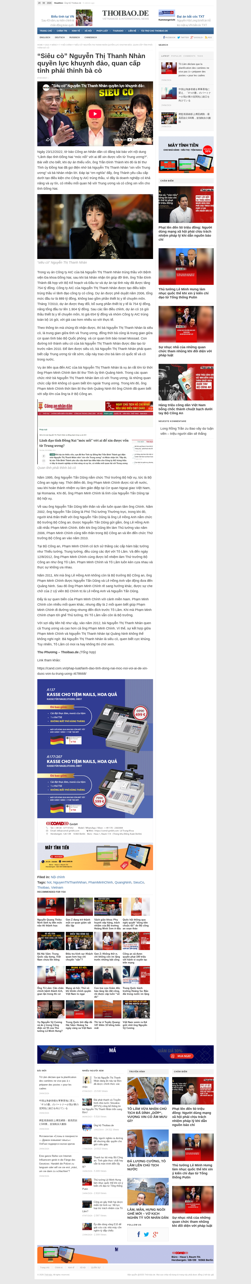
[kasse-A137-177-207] (95, 840)
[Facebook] (140, 1236)
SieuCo (138, 882)
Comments (189, 56)
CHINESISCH (91, 37)
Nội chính (67, 45)
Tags (200, 56)
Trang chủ (46, 31)
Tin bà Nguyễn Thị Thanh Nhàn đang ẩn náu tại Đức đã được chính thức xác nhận (102, 1082)
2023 (47, 45)
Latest (165, 56)
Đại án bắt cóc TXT (190, 16)
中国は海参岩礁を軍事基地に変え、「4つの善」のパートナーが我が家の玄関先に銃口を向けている (59, 1104)
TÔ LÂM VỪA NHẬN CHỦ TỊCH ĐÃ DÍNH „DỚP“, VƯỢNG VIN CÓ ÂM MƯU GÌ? (147, 1115)
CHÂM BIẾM (167, 181)
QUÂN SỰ (96, 1267)
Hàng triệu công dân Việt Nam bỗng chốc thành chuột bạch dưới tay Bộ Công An (185, 409)
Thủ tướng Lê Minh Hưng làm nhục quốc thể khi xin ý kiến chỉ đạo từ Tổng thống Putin (184, 293)
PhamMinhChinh (100, 882)
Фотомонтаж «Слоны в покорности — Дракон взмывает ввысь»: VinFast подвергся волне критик (58, 1140)
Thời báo (48, 1275)
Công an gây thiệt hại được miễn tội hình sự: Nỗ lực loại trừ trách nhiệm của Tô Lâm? (102, 1207)
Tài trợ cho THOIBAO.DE (154, 31)
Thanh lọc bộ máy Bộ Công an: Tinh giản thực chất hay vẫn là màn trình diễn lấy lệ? (102, 1162)
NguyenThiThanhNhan (70, 882)
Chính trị (62, 31)
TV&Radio (118, 31)
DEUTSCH (60, 37)
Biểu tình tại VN (62, 16)
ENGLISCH (45, 37)
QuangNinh (123, 882)
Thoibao (43, 887)
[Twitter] (148, 1236)
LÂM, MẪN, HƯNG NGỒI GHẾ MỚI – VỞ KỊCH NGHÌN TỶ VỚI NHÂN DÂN (147, 1213)
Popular (176, 56)
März (54, 45)
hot (49, 882)
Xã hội (88, 31)
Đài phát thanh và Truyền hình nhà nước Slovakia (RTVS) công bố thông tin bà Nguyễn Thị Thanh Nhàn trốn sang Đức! (102, 1106)
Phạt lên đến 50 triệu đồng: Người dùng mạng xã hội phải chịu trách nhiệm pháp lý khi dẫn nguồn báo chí (185, 233)
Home (40, 45)
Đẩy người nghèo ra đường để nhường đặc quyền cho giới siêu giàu (108, 1141)
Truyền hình (137, 1071)
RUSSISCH (74, 37)
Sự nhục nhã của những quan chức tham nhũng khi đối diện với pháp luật (185, 351)
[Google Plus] (157, 1236)
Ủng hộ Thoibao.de (104, 1125)
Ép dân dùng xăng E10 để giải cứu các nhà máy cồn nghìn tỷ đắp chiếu (107, 1227)
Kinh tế (76, 31)
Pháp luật (102, 31)
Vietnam (57, 887)
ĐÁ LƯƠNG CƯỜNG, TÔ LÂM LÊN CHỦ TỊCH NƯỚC (146, 1165)
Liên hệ (132, 31)
